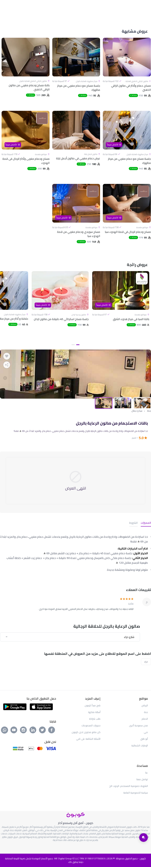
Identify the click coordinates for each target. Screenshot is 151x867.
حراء (146, 662)
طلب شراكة (94, 719)
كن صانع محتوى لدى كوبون (86, 732)
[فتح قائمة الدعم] (143, 837)
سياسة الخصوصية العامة (135, 792)
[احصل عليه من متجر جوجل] (15, 706)
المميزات (146, 523)
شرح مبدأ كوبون (92, 705)
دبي (146, 732)
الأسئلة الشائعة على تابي (88, 739)
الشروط (133, 523)
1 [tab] (77, 344)
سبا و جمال (136, 410)
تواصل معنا (142, 779)
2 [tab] (73, 344)
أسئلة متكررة (94, 712)
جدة (149, 410)
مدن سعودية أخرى (138, 725)
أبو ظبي (144, 739)
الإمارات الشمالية (139, 745)
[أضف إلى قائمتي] (6, 356)
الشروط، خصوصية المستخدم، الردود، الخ (128, 786)
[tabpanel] (120, 306)
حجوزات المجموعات (90, 725)
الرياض (144, 705)
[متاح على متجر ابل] (41, 706)
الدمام (145, 719)
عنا (146, 772)
